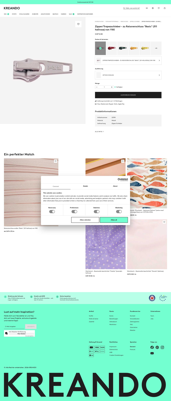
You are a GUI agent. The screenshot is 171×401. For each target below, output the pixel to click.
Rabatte (132, 330)
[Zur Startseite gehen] (12, 8)
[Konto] (152, 8)
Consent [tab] (56, 186)
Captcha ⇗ (29, 336)
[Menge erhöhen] (111, 87)
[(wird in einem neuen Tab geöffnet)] (152, 298)
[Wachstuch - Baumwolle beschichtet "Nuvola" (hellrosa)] (147, 244)
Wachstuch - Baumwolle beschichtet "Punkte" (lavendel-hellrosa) (104, 272)
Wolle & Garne (24, 14)
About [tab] (115, 186)
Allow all (114, 220)
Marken (63, 14)
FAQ (131, 324)
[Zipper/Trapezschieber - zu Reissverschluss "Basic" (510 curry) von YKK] (145, 48)
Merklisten (112, 324)
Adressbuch (113, 322)
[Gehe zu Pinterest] (157, 347)
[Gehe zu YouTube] (152, 353)
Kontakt (132, 316)
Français (132, 349)
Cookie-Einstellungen (116, 355)
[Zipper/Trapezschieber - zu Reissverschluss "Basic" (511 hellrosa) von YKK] (100, 48)
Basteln (55, 14)
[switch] (74, 211)
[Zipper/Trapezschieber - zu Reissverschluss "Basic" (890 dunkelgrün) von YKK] (122, 48)
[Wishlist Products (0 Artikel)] (158, 8)
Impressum (113, 346)
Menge (97, 83)
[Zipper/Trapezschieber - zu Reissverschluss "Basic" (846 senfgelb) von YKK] (133, 48)
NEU (5, 14)
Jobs (151, 319)
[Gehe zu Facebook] (152, 347)
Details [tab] (85, 186)
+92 (156, 48)
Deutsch (133, 346)
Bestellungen (113, 319)
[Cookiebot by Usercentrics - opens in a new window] (119, 179)
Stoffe (14, 14)
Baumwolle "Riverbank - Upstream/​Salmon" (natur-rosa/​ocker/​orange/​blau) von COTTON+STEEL (145, 211)
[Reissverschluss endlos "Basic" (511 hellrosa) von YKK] (31, 192)
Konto (111, 316)
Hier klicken (22, 334)
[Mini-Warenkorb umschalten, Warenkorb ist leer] (164, 8)
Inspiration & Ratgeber (85, 14)
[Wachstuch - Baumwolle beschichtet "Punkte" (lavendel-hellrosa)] (106, 244)
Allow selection (85, 220)
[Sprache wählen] (146, 8)
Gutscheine (133, 327)
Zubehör (35, 14)
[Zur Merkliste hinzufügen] (78, 24)
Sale (70, 14)
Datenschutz (113, 349)
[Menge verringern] (96, 87)
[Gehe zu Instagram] (162, 347)
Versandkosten (134, 319)
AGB (110, 352)
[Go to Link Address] (85, 2)
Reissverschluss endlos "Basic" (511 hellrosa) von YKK (21, 228)
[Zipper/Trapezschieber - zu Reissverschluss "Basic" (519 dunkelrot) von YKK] (111, 48)
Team (152, 316)
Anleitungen (45, 14)
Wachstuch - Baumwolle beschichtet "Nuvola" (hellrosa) (145, 271)
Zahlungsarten (134, 322)
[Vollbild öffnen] (43, 70)
